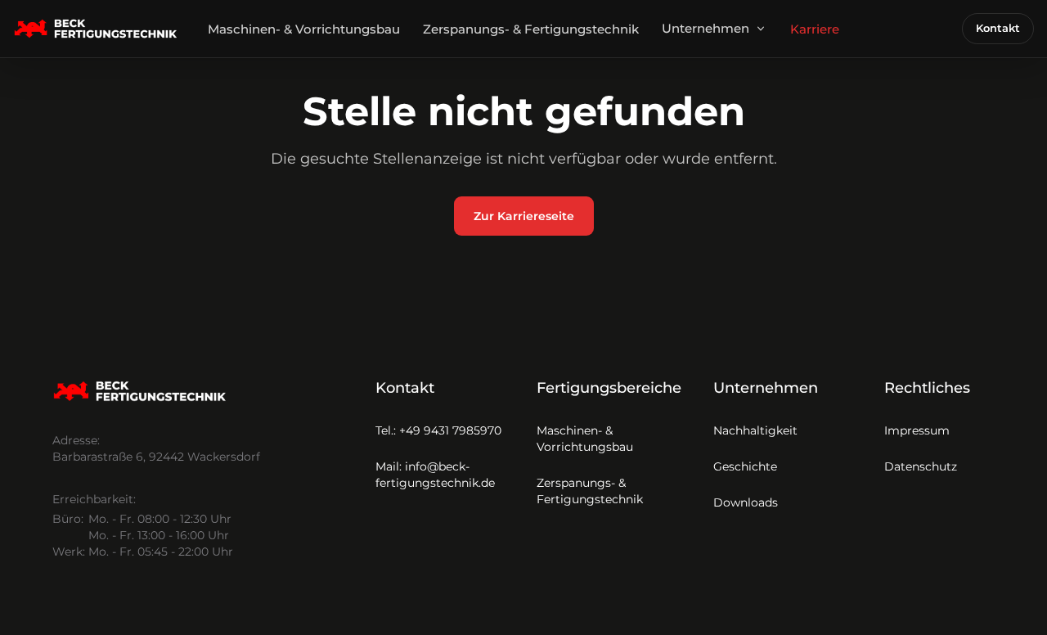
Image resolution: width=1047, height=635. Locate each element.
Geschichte (745, 466)
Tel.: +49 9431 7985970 (438, 430)
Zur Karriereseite (524, 216)
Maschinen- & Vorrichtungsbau (304, 29)
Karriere (814, 29)
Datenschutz (920, 466)
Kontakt (998, 27)
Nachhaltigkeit (755, 430)
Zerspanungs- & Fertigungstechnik (531, 29)
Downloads (745, 502)
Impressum (917, 430)
